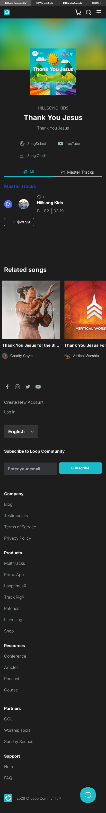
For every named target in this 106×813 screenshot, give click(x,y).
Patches (11, 608)
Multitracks (14, 563)
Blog (8, 504)
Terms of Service (20, 526)
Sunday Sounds (18, 741)
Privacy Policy (17, 538)
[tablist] (53, 172)
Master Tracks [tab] (80, 172)
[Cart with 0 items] (78, 12)
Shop (9, 630)
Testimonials (16, 515)
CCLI (9, 718)
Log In (9, 411)
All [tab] (31, 171)
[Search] (88, 12)
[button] (9, 204)
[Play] (8, 204)
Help (8, 766)
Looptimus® (15, 585)
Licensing (13, 619)
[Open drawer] (99, 12)
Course (11, 689)
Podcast (11, 678)
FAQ (8, 777)
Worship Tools (17, 730)
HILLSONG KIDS (53, 108)
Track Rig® (14, 597)
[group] (19, 222)
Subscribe (80, 468)
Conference (15, 656)
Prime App (14, 574)
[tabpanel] (53, 209)
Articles (11, 667)
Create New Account (23, 402)
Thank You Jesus (53, 128)
